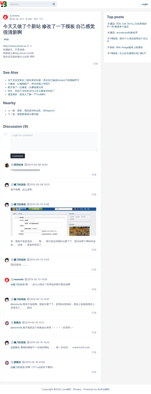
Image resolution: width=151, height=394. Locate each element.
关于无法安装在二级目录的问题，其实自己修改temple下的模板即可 (43, 80)
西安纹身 (18, 164)
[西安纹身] (7, 165)
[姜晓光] (7, 323)
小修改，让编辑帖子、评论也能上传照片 (29, 83)
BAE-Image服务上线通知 (129, 47)
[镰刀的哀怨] (7, 185)
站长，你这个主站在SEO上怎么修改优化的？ (31, 90)
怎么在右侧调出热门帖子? (133, 53)
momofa (15, 16)
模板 (7, 39)
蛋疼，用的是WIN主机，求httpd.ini (36, 110)
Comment (17, 155)
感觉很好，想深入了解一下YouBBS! (26, 94)
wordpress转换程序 (127, 32)
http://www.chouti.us (14, 45)
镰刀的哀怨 (20, 184)
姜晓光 (17, 322)
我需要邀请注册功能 (27, 114)
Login (145, 4)
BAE (112, 47)
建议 (112, 23)
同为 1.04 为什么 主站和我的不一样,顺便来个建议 (127, 25)
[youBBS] (3, 4)
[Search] (53, 4)
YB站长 (114, 38)
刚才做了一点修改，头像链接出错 (25, 87)
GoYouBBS (103, 389)
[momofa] (5, 17)
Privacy (77, 389)
